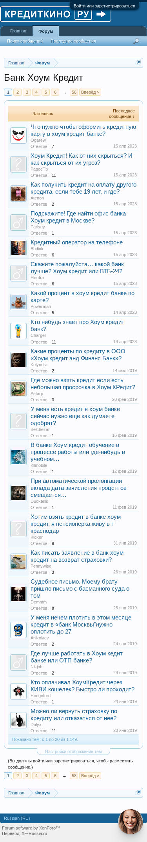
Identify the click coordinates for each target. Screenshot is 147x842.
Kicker (37, 537)
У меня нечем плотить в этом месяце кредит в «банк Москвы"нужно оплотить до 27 (81, 624)
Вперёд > (90, 92)
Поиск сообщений (25, 41)
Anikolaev (40, 638)
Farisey (38, 226)
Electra (37, 277)
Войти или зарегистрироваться (104, 6)
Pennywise (41, 566)
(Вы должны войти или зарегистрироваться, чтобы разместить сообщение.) (70, 763)
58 (74, 92)
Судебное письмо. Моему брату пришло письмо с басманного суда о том (80, 589)
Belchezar (40, 429)
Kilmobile (39, 465)
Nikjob (36, 666)
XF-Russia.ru (34, 833)
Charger (38, 335)
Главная (18, 30)
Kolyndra (39, 364)
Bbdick (37, 248)
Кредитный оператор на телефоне (77, 242)
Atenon (37, 198)
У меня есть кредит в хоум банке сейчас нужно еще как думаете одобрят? (75, 416)
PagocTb (39, 169)
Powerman (41, 306)
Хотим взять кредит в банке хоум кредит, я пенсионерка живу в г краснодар (76, 524)
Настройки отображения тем (73, 751)
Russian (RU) (17, 818)
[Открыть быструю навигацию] (138, 62)
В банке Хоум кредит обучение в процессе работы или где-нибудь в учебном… (78, 452)
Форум (45, 31)
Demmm (39, 602)
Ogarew (38, 140)
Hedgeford (41, 695)
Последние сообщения (73, 41)
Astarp (37, 393)
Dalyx (36, 724)
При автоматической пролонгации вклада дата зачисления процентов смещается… (79, 488)
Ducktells (39, 501)
